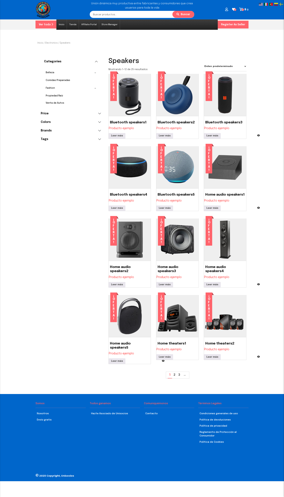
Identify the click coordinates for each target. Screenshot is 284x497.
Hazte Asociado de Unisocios (109, 413)
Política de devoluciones (215, 420)
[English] (261, 4)
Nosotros (43, 413)
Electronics (51, 43)
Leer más (117, 135)
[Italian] (266, 4)
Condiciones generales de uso (219, 413)
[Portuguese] (271, 4)
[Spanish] (276, 4)
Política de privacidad (213, 426)
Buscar (185, 14)
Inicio (40, 43)
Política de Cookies (212, 442)
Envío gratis (44, 420)
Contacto (151, 413)
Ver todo (45, 24)
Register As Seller (233, 24)
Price (44, 113)
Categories (52, 61)
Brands (46, 130)
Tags (44, 139)
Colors (46, 122)
